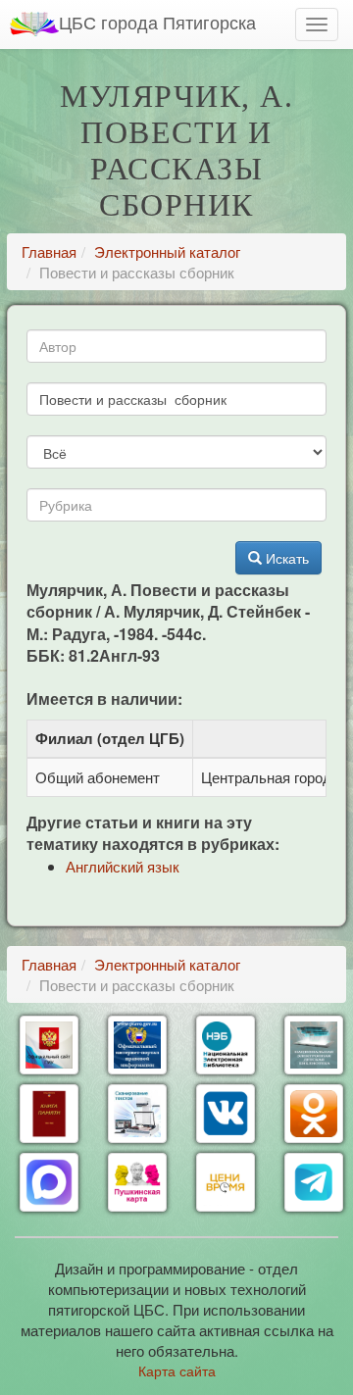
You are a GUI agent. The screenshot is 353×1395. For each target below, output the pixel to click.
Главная (49, 251)
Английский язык (122, 866)
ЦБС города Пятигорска (157, 21)
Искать (285, 558)
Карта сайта (177, 1370)
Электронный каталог (167, 251)
